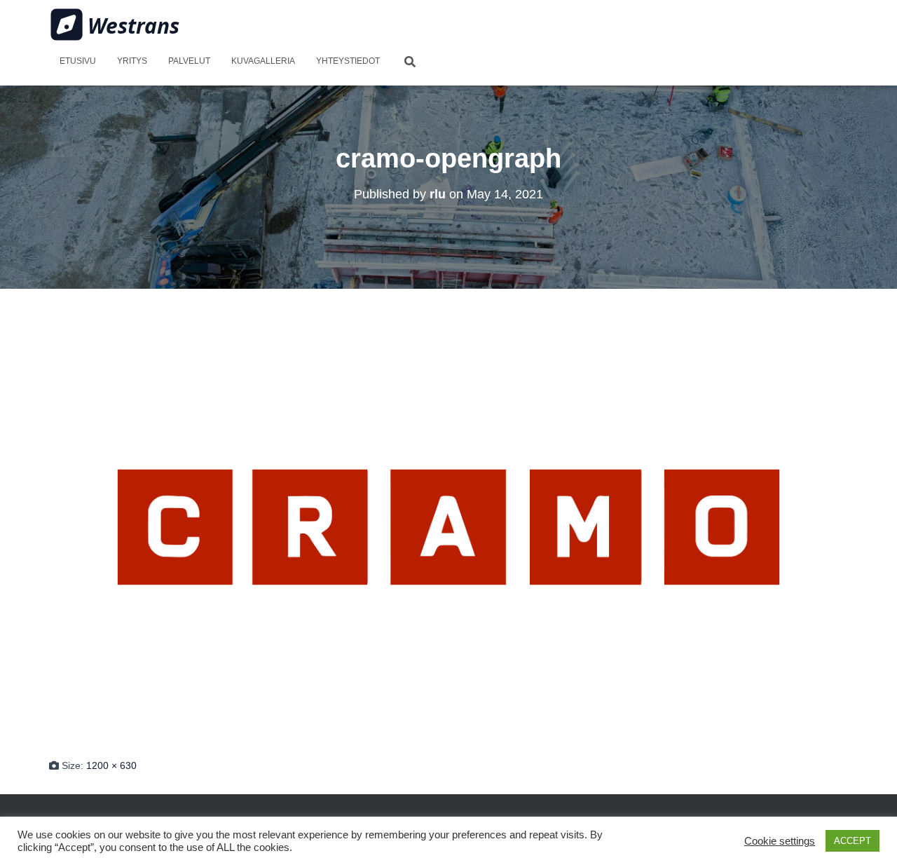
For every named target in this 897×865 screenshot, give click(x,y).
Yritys (132, 61)
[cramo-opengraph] (448, 525)
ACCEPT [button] (852, 841)
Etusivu (78, 61)
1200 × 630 (111, 765)
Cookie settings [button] (779, 841)
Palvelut (189, 61)
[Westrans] (115, 24)
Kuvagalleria (263, 61)
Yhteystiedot (348, 61)
